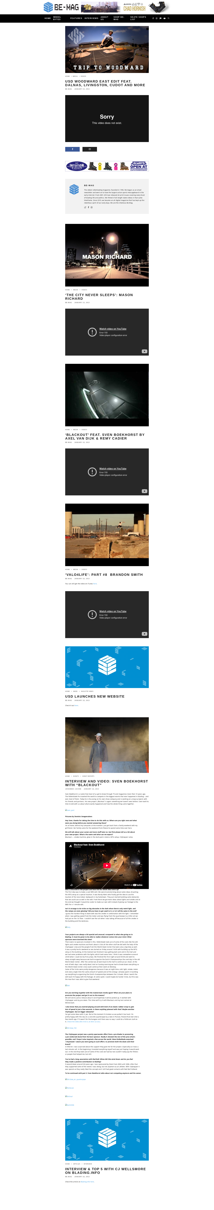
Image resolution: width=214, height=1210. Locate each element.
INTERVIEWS (91, 18)
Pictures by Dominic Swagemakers (78, 816)
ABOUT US (104, 18)
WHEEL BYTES (57, 18)
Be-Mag (68, 89)
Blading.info (85, 1182)
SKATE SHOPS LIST (138, 18)
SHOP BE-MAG (119, 18)
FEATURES (76, 18)
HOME (48, 18)
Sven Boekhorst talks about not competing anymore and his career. (114, 1073)
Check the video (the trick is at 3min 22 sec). (84, 1022)
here (95, 584)
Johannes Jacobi (73, 789)
